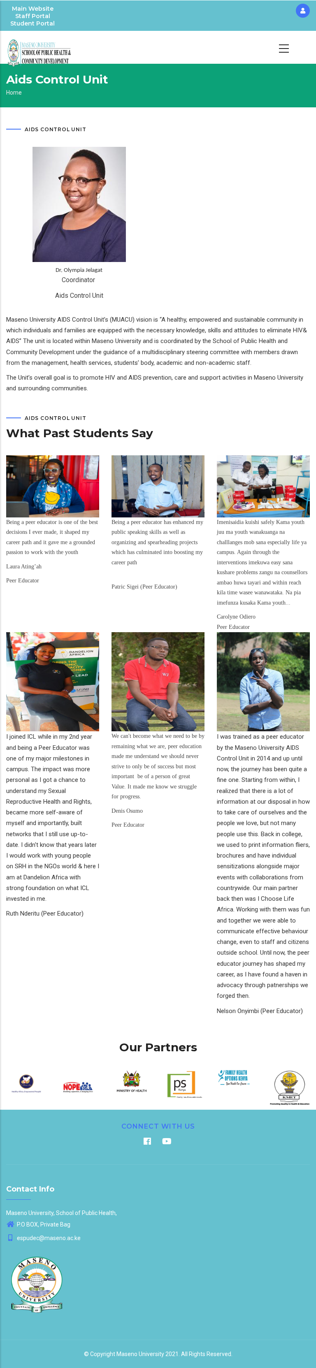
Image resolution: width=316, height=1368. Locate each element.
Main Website (32, 8)
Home (14, 92)
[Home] (39, 47)
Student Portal (32, 23)
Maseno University (140, 1354)
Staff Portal (32, 16)
